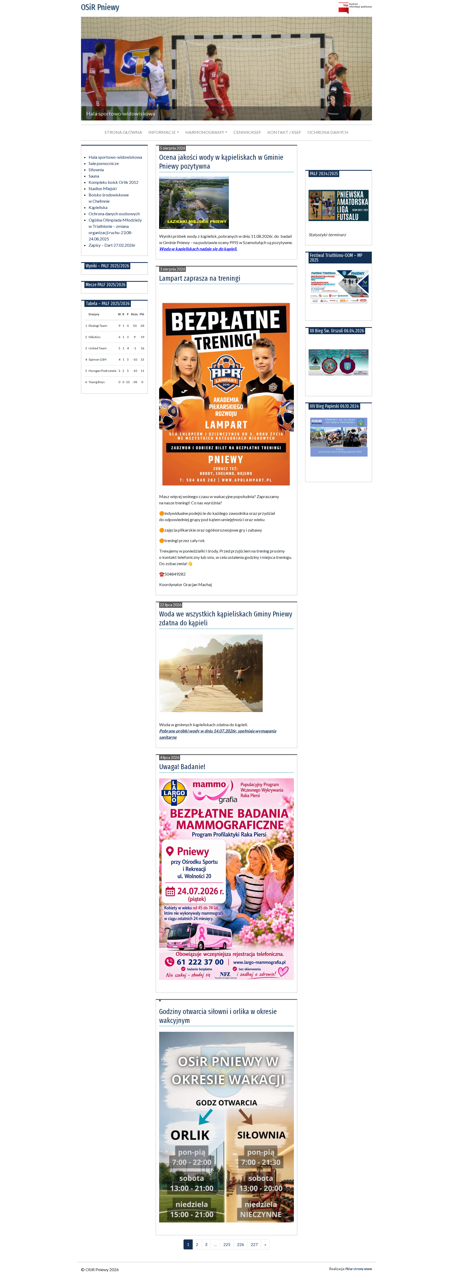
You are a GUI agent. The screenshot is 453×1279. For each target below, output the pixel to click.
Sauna (94, 175)
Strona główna (123, 132)
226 (240, 1244)
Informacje (162, 132)
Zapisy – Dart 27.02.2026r (112, 244)
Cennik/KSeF (247, 132)
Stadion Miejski (103, 188)
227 (254, 1244)
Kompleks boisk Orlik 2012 (113, 182)
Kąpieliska (98, 207)
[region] (226, 68)
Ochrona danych (328, 132)
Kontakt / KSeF (284, 132)
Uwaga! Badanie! (182, 766)
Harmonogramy (204, 132)
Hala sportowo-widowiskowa (115, 157)
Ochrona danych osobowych (114, 213)
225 (226, 1244)
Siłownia (96, 169)
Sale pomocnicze (104, 163)
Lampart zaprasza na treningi (199, 278)
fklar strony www (359, 1269)
